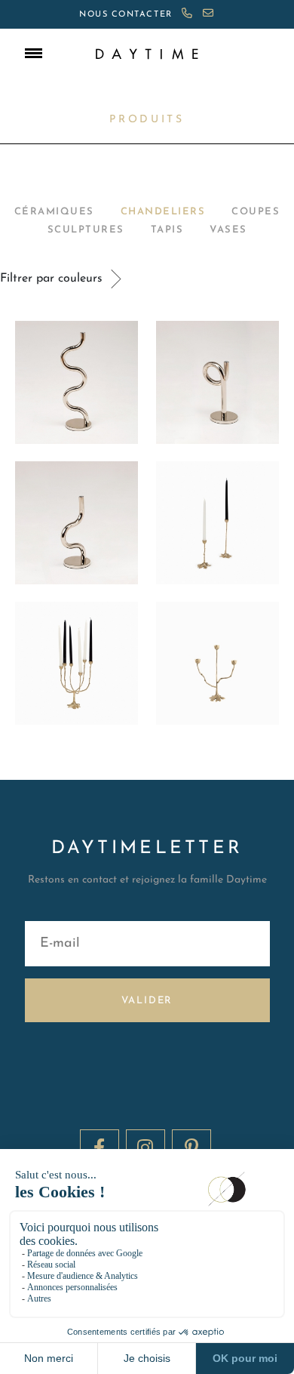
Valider (147, 1001)
